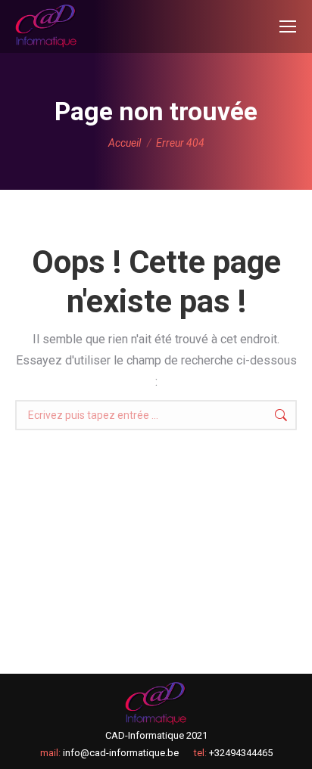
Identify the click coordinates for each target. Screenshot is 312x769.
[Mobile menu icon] (288, 26)
